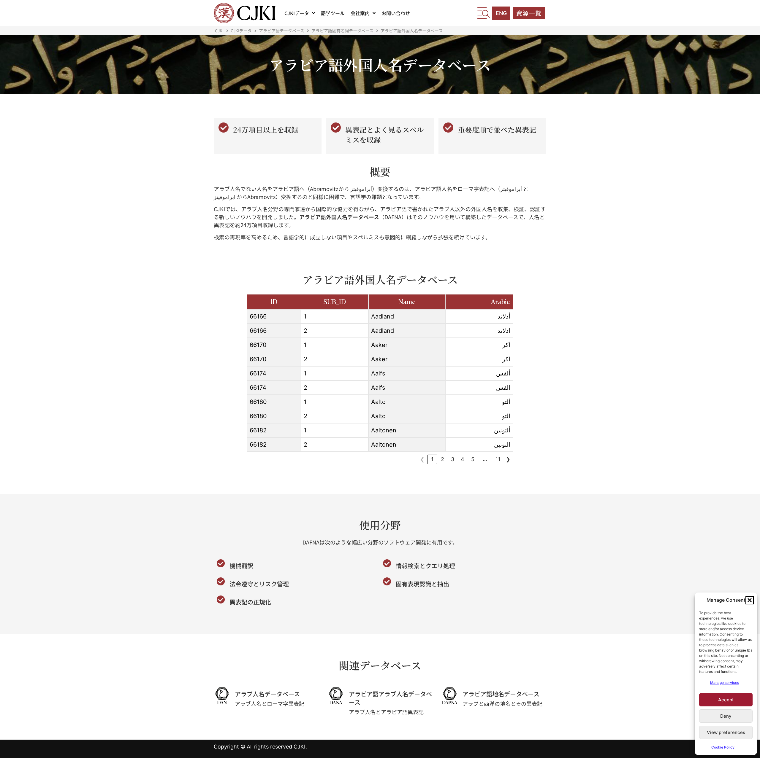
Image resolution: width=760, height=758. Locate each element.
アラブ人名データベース (267, 693)
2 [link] (442, 459)
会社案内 (360, 13)
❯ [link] (508, 459)
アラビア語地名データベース (501, 693)
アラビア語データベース (281, 31)
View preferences (726, 732)
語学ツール (333, 13)
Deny (726, 716)
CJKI (219, 31)
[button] (750, 600)
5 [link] (472, 459)
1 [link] (432, 459)
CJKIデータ (296, 13)
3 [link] (452, 459)
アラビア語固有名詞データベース (342, 31)
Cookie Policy (722, 747)
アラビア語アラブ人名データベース (390, 697)
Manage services (724, 682)
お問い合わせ (395, 13)
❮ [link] (422, 459)
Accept (726, 700)
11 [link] (497, 459)
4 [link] (462, 459)
